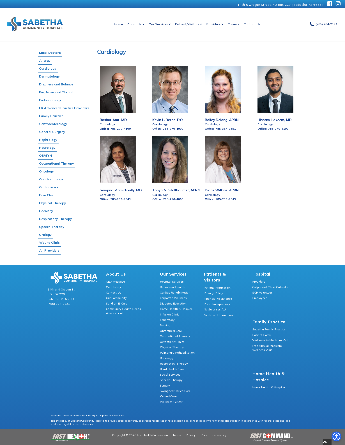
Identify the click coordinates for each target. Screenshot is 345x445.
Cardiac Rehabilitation (175, 292)
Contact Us (252, 24)
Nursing (165, 325)
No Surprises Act (215, 309)
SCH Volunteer (262, 292)
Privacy (191, 435)
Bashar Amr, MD (113, 120)
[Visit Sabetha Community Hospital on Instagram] (338, 4)
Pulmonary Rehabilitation (177, 352)
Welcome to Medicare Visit (270, 340)
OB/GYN (45, 155)
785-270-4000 (173, 128)
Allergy (44, 60)
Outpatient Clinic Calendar (270, 287)
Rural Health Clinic (172, 369)
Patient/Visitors (187, 24)
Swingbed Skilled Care (175, 391)
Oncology (46, 171)
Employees (259, 298)
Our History (113, 287)
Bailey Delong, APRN (222, 120)
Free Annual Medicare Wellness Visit (267, 347)
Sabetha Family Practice (269, 329)
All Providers (49, 250)
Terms (176, 435)
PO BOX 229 (56, 294)
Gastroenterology (53, 124)
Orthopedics (48, 187)
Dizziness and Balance (56, 84)
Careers (233, 24)
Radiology (166, 358)
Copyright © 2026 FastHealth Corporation (140, 435)
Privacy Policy (213, 293)
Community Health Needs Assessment (123, 311)
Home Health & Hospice (176, 309)
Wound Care (168, 396)
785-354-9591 (225, 128)
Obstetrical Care (171, 331)
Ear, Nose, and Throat (56, 92)
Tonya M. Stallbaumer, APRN (176, 190)
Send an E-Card (117, 303)
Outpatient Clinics (172, 342)
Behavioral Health (172, 287)
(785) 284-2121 (59, 303)
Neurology (47, 148)
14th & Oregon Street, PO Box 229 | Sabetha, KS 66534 (281, 4)
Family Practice (51, 116)
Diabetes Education (173, 303)
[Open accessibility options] (336, 436)
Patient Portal (262, 335)
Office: (104, 128)
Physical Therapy (52, 203)
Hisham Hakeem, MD (274, 120)
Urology (45, 235)
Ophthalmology (51, 179)
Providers (213, 24)
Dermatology (49, 76)
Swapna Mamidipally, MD (121, 190)
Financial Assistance (218, 298)
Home (118, 24)
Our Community (116, 298)
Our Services (158, 24)
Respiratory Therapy (55, 219)
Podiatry (46, 211)
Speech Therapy (51, 227)
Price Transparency (217, 304)
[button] (327, 442)
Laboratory (167, 320)
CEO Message (115, 281)
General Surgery (52, 132)
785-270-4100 (120, 128)
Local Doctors (50, 53)
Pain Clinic (47, 195)
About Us (134, 24)
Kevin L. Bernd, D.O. (167, 120)
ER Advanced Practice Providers (64, 108)
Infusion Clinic (169, 314)
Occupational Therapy (56, 163)
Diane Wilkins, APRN (222, 190)
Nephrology (48, 140)
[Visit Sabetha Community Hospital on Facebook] (329, 4)
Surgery (165, 385)
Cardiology (47, 68)
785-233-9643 (120, 199)
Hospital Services (172, 281)
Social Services (170, 374)
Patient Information (217, 287)
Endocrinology (50, 100)
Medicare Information (218, 315)
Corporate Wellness (173, 298)
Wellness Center (171, 402)
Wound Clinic (49, 242)
